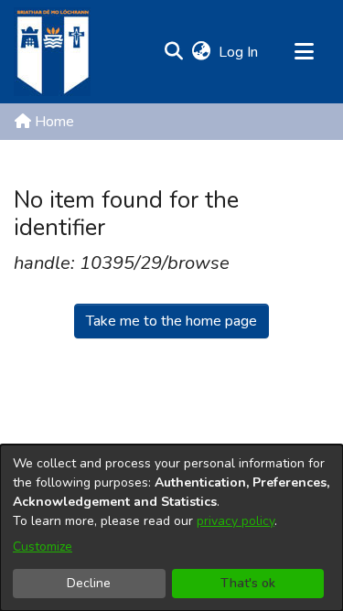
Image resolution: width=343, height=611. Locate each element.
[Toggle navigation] (303, 52)
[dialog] (171, 528)
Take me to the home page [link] (171, 321)
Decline (89, 583)
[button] (173, 52)
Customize (42, 546)
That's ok (247, 583)
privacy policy (235, 521)
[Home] (52, 51)
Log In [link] (239, 52)
